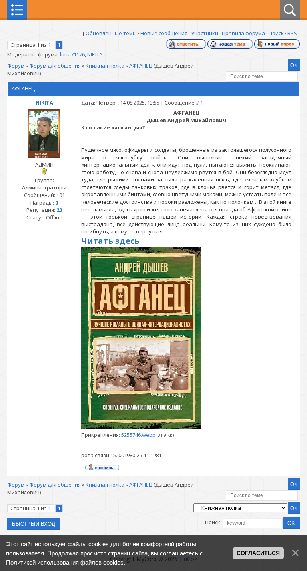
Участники (204, 33)
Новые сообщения (163, 33)
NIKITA (94, 54)
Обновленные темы (111, 33)
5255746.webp (138, 434)
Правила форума (243, 33)
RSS (292, 33)
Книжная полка (105, 65)
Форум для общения (55, 65)
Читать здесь (110, 240)
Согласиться (258, 553)
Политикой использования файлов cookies (65, 562)
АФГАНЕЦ (140, 65)
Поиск (276, 33)
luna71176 (72, 54)
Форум (15, 65)
